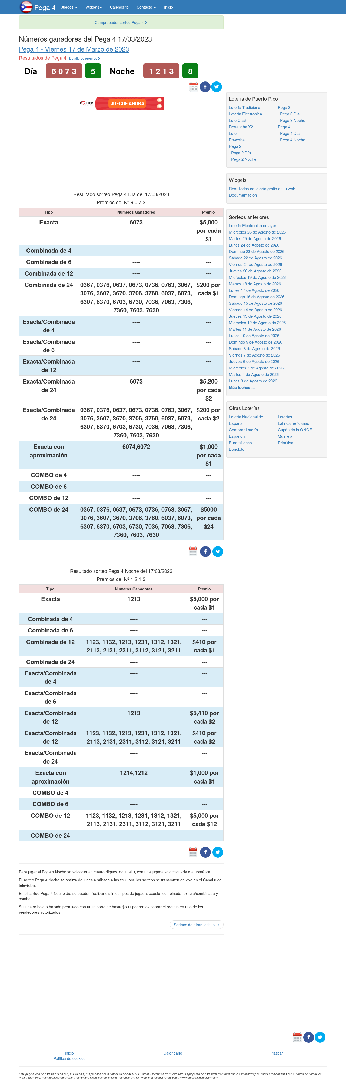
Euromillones (240, 442)
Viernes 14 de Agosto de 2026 (255, 309)
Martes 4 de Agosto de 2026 (254, 374)
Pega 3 (284, 107)
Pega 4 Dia (289, 133)
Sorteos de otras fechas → (196, 924)
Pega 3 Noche (291, 120)
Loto (233, 133)
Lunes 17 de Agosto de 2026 (254, 290)
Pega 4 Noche (291, 139)
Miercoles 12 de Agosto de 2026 (257, 322)
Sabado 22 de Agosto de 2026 (255, 258)
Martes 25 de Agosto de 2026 (255, 238)
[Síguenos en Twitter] (216, 86)
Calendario (119, 7)
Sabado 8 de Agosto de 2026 (254, 348)
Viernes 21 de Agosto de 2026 (255, 264)
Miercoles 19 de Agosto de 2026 (257, 277)
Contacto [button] (145, 7)
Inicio (168, 7)
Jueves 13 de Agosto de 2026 (255, 316)
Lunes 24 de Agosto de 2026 (254, 245)
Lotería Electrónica (245, 114)
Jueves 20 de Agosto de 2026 (255, 270)
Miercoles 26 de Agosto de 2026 (257, 232)
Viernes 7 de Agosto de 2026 (254, 355)
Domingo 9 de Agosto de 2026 (255, 342)
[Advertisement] (121, 150)
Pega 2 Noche (242, 159)
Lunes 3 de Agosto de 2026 (253, 381)
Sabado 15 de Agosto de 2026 (255, 303)
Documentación (243, 195)
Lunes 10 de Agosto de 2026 (254, 335)
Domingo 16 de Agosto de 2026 (256, 296)
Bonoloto (236, 449)
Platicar (276, 1053)
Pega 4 (45, 7)
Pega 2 (235, 146)
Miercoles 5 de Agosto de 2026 (256, 368)
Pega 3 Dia (289, 114)
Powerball (237, 139)
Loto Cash (238, 120)
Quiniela (285, 436)
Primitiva (285, 442)
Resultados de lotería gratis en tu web (262, 188)
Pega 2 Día (240, 152)
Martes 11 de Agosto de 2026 (255, 329)
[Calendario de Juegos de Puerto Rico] (193, 86)
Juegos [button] (68, 7)
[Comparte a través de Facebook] (205, 86)
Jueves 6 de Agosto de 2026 (254, 361)
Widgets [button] (92, 7)
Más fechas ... (242, 387)
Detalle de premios (83, 58)
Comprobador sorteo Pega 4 (119, 22)
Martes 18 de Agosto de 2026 (255, 283)
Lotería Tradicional (245, 107)
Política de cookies (69, 1058)
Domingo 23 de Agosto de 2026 (256, 251)
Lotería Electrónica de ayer (252, 225)
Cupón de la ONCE (295, 429)
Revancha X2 (241, 126)
